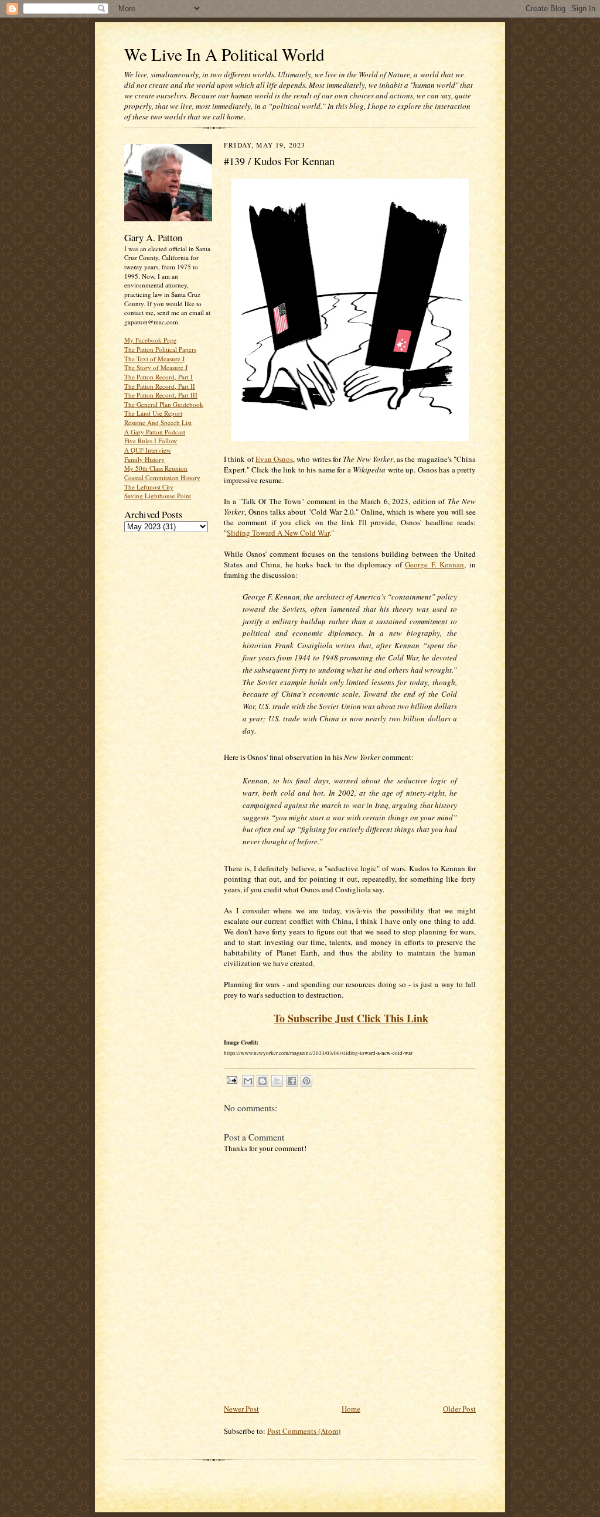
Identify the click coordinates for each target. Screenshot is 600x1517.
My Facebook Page (150, 339)
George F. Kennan (434, 564)
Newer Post (241, 1408)
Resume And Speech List (158, 422)
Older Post (459, 1408)
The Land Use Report (153, 413)
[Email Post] (231, 1079)
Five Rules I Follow (150, 440)
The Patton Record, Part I (158, 376)
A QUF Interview (147, 450)
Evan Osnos (274, 459)
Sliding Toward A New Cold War (278, 533)
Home (351, 1408)
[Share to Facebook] (292, 1081)
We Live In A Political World (224, 54)
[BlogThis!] (262, 1081)
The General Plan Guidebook (163, 404)
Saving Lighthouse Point (157, 495)
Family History (144, 459)
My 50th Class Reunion (156, 468)
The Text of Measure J (154, 358)
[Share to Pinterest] (306, 1081)
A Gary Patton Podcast (154, 431)
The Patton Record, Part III (160, 395)
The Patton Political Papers (160, 349)
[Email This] (248, 1081)
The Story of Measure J (156, 367)
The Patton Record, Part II (159, 386)
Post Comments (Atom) (303, 1431)
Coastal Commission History (162, 477)
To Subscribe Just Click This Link (351, 1018)
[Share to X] (277, 1081)
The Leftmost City (148, 486)
